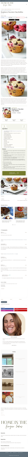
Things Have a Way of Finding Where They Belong (20, 359)
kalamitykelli (3, 244)
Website (20, 299)
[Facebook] (1, 0)
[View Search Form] (26, 0)
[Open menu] (26, 4)
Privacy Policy (3, 415)
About (11, 452)
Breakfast (2, 196)
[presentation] (7, 213)
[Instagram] (4, 0)
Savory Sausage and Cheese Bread (22, 200)
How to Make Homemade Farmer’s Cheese (20, 397)
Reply (26, 232)
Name (2, 299)
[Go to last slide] (2, 215)
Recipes (10, 10)
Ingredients (4, 127)
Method (24, 127)
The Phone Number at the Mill (20, 384)
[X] (2, 0)
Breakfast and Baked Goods (5, 10)
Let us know (11, 173)
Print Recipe (17, 19)
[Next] (26, 215)
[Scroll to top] (26, 454)
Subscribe (3, 433)
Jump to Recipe (12, 19)
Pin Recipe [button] (18, 112)
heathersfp (2, 257)
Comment (3, 288)
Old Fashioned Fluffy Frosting (5, 200)
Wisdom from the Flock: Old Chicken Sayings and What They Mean (20, 371)
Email (11, 299)
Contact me (2, 414)
